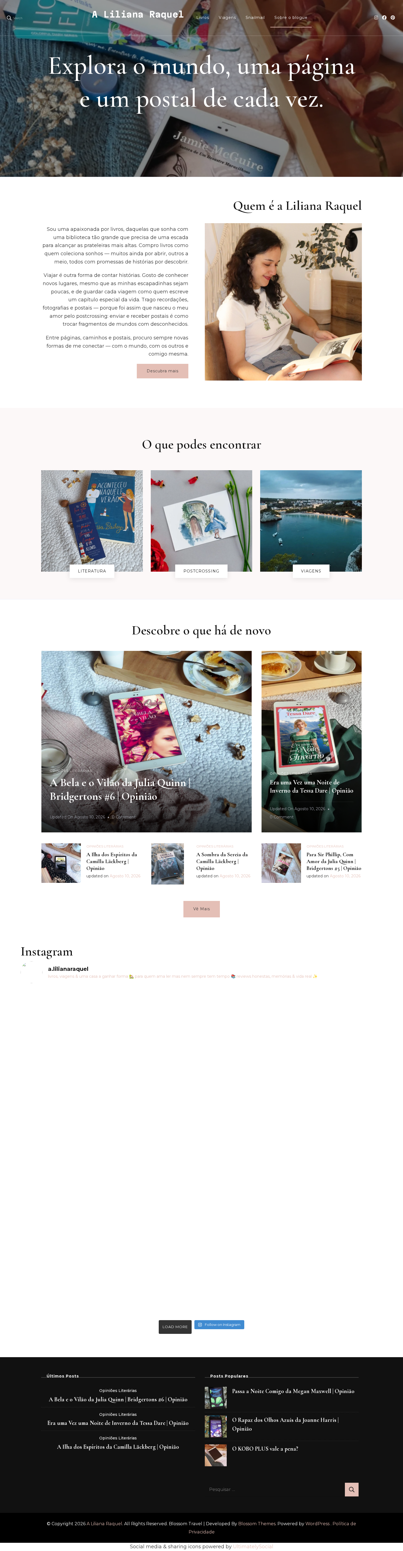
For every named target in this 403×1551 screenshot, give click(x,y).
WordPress (317, 1523)
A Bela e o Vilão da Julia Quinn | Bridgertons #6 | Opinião (118, 1399)
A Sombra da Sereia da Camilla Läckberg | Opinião (222, 861)
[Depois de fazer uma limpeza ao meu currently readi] (65, 1075)
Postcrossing (201, 571)
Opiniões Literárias (71, 771)
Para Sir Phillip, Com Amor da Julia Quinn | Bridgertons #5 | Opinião (333, 861)
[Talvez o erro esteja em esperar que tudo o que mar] (338, 1100)
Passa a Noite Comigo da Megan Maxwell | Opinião (293, 1391)
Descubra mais (162, 370)
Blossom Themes (257, 1523)
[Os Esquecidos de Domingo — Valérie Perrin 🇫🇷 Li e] (247, 1087)
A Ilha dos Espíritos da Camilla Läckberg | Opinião (111, 861)
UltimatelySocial (253, 1547)
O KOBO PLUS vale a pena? (265, 1448)
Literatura (92, 571)
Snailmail (255, 17)
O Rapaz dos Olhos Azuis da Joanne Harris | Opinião (285, 1424)
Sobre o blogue (291, 17)
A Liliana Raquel (138, 14)
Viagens (227, 17)
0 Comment (124, 817)
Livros (202, 17)
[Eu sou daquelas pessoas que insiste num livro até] (156, 1152)
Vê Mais (201, 908)
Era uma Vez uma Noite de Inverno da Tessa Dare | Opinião (311, 786)
